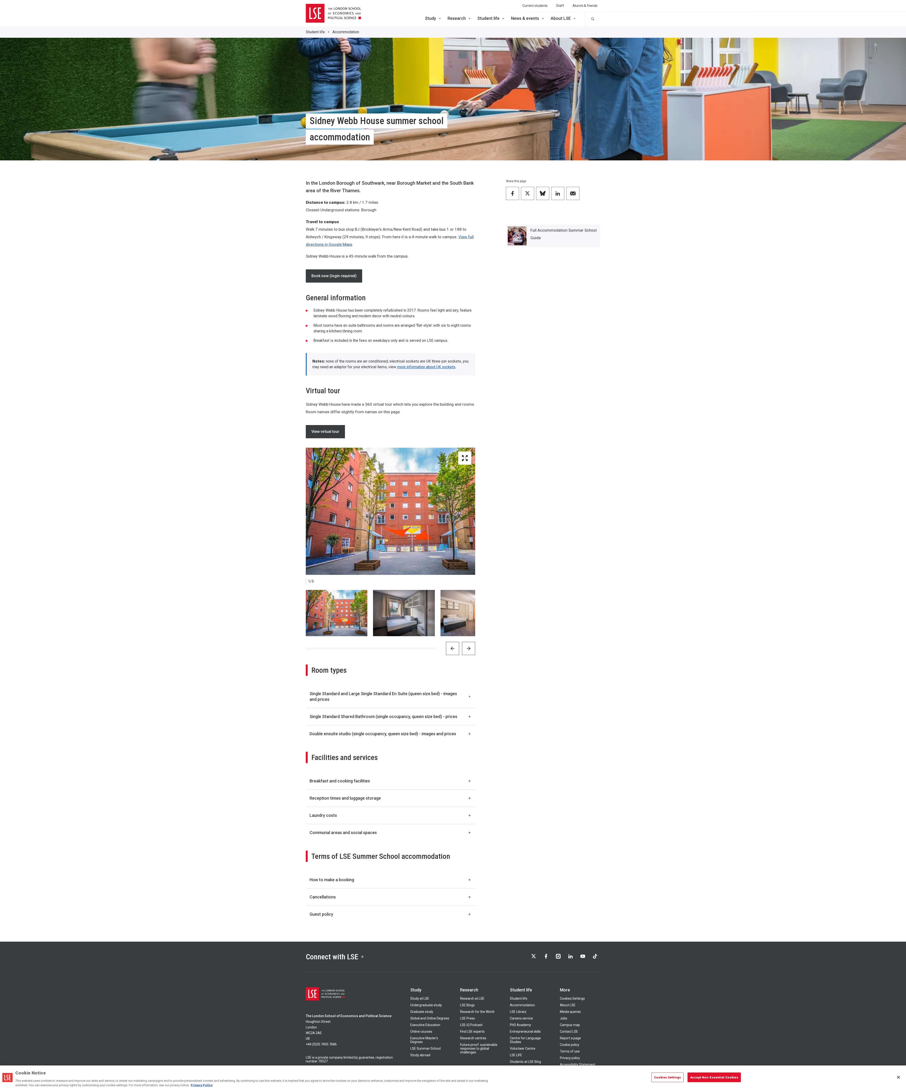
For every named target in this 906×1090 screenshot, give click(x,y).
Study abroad (420, 1055)
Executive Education (425, 1025)
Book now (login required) (334, 276)
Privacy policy (570, 1058)
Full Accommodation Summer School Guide (563, 234)
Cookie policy (569, 1045)
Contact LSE (569, 1031)
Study (430, 18)
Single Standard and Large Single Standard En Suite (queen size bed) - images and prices (383, 696)
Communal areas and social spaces (343, 832)
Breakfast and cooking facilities (340, 780)
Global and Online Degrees (429, 1018)
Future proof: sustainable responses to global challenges (478, 1048)
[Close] (898, 1077)
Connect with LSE (332, 956)
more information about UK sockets (426, 367)
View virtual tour (325, 431)
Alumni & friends (585, 6)
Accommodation (345, 32)
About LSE (561, 18)
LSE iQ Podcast (471, 1025)
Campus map (570, 1025)
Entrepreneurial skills (525, 1031)
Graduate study (421, 1012)
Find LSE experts (472, 1031)
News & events (525, 18)
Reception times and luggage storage (345, 798)
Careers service (521, 1018)
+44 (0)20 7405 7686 (321, 1044)
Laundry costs (323, 815)
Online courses (421, 1031)
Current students (535, 6)
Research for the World (477, 1012)
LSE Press (467, 1018)
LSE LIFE (516, 1055)
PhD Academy (520, 1025)
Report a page (570, 1038)
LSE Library (518, 1012)
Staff (560, 6)
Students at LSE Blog (525, 1062)
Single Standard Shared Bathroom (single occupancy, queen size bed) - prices (383, 716)
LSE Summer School (425, 1048)
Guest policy (321, 914)
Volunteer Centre (522, 1048)
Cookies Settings (572, 998)
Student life (488, 18)
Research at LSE (472, 998)
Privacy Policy (202, 1085)
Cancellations (323, 896)
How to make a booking (332, 879)
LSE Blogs (467, 1005)
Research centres (473, 1038)
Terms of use (570, 1051)
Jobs (563, 1018)
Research (457, 18)
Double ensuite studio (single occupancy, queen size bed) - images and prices (383, 733)
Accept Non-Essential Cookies (714, 1077)
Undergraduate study (426, 1005)
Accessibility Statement (577, 1064)
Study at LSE (419, 998)
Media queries (570, 1012)
